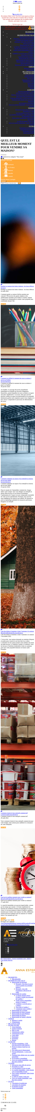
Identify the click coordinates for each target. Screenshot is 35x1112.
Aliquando (7, 923)
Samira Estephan (29, 76)
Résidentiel (12, 925)
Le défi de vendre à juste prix (25, 121)
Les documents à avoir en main (25, 113)
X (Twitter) (11, 167)
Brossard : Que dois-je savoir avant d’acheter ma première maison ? (24, 39)
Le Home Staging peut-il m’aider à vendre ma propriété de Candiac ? (24, 47)
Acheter (30, 90)
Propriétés (29, 32)
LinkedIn (10, 173)
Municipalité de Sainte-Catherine (24, 65)
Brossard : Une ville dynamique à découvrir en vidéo (24, 42)
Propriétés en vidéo (28, 111)
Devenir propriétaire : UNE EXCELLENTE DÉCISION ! (25, 92)
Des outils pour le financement (25, 96)
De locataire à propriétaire (26, 103)
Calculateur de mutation (27, 129)
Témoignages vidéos (28, 80)
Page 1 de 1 (7, 920)
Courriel (10, 176)
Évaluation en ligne (28, 131)
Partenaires (31, 85)
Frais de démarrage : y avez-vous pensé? (22, 98)
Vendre (31, 108)
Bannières (13, 923)
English (19, 1)
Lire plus (3, 304)
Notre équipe (28, 73)
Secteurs (17, 925)
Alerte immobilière (28, 133)
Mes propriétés (30, 33)
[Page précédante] (3, 920)
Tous (2, 923)
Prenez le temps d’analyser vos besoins (22, 95)
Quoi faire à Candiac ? (27, 55)
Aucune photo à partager (8, 179)
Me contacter (28, 71)
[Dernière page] (13, 920)
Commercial (19, 923)
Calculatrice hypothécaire (26, 128)
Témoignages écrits (28, 81)
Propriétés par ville (25, 35)
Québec (6, 925)
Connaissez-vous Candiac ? (26, 57)
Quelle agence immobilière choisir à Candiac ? (23, 1001)
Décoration (26, 923)
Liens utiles (31, 83)
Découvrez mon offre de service (24, 109)
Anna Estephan (29, 75)
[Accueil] (16, 1)
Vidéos (31, 66)
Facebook (11, 164)
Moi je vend (30, 78)
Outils (31, 126)
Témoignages (30, 70)
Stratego (22, 925)
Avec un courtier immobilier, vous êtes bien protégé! (22, 1079)
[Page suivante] (11, 920)
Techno (27, 925)
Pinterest (10, 170)
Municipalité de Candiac (27, 45)
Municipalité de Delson (27, 63)
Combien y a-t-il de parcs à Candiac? (23, 53)
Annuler (3, 181)
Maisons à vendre (29, 68)
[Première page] (1, 920)
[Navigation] (14, 1)
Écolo (31, 923)
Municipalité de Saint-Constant (25, 60)
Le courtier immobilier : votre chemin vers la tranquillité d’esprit (22, 115)
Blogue (32, 88)
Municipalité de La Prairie (26, 58)
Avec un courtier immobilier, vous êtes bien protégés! (22, 1060)
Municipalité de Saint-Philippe (25, 61)
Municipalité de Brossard (27, 37)
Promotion (31, 86)
